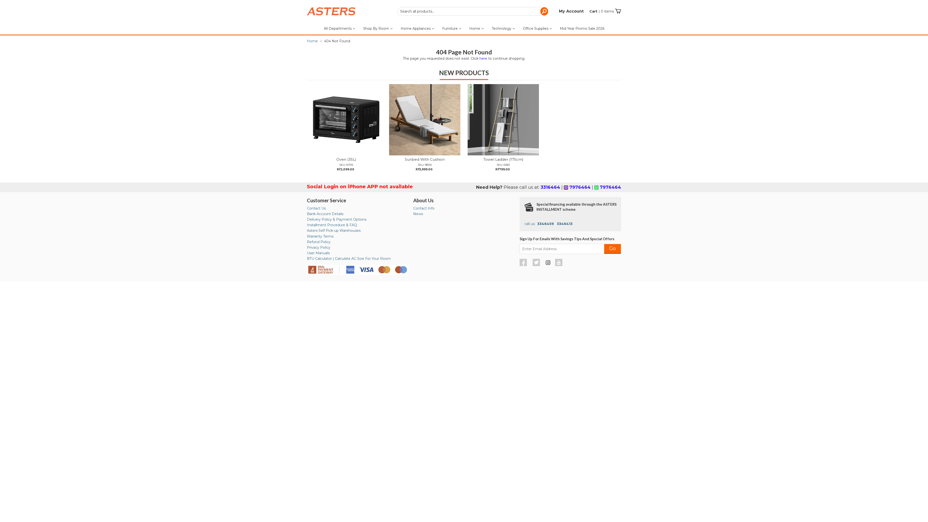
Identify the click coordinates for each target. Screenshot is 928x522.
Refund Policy (319, 242)
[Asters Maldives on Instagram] (548, 263)
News (418, 214)
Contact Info (424, 208)
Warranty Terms (320, 236)
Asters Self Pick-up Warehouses (334, 230)
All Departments (338, 28)
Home (475, 28)
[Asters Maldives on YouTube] (559, 265)
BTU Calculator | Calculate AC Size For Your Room (349, 258)
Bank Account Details (325, 214)
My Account (571, 11)
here (483, 58)
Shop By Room (376, 28)
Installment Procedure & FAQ (332, 225)
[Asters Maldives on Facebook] (524, 265)
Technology (502, 28)
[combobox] (473, 11)
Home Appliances (416, 28)
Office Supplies (536, 28)
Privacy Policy (318, 247)
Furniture (450, 28)
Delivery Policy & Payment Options (336, 219)
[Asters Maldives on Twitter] (537, 265)
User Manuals (318, 253)
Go (612, 248)
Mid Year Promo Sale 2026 (582, 28)
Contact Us (316, 208)
